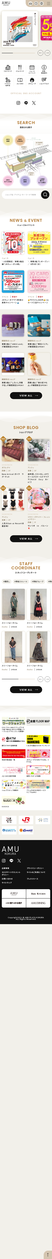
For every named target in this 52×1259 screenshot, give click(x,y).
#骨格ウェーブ (37, 581)
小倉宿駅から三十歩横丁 (42, 181)
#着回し (6, 581)
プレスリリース (32, 878)
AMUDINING (20, 140)
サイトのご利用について (36, 872)
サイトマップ (7, 882)
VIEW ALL (26, 395)
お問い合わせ (7, 878)
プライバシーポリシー (35, 868)
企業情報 (5, 868)
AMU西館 (8, 140)
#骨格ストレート (21, 581)
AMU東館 (25, 181)
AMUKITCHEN (8, 181)
